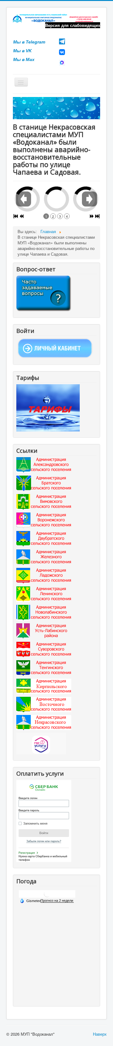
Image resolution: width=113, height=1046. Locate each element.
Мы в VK (22, 50)
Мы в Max (24, 59)
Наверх (100, 1034)
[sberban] (43, 821)
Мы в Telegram (29, 41)
